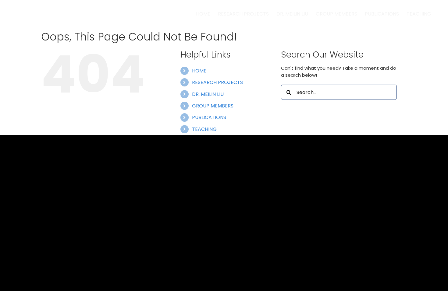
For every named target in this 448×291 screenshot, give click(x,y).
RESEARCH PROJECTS (217, 82)
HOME (199, 70)
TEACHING (204, 129)
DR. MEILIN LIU (208, 94)
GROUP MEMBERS (212, 105)
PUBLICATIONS (209, 117)
